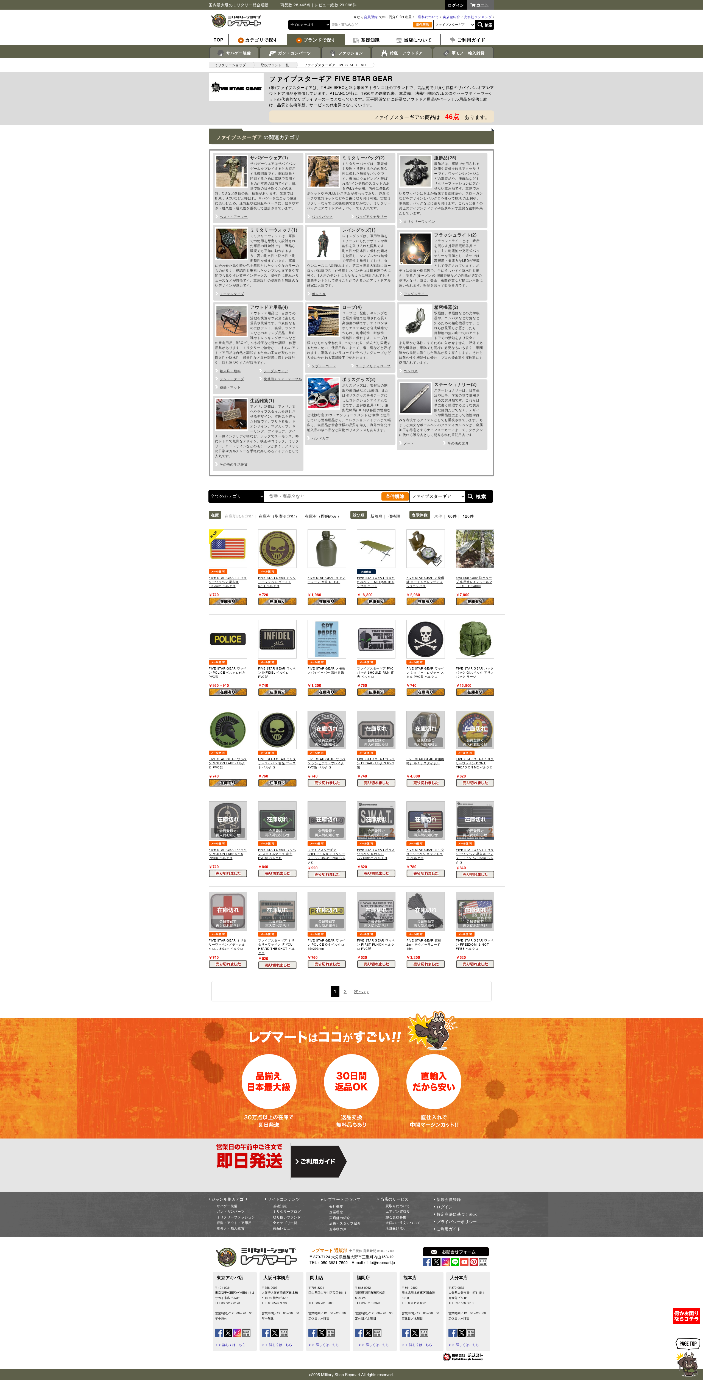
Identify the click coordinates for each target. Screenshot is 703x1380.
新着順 (376, 516)
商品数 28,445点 (295, 4)
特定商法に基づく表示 (457, 1214)
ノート (409, 443)
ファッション (350, 52)
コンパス (411, 370)
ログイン (445, 1206)
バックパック (322, 216)
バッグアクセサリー (371, 216)
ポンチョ (319, 293)
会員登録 (371, 16)
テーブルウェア (276, 370)
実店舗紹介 (451, 16)
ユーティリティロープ (373, 365)
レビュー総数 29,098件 (335, 4)
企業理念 (336, 1211)
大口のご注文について (403, 1222)
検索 (489, 24)
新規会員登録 (449, 1199)
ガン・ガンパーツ (294, 52)
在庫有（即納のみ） (323, 516)
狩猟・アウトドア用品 (234, 1222)
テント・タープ (232, 378)
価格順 (394, 516)
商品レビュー (283, 1228)
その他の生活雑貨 (234, 464)
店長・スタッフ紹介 (345, 1223)
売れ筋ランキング (478, 16)
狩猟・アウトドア (406, 52)
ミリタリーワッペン (419, 221)
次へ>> (361, 991)
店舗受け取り (396, 1228)
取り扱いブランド (287, 1217)
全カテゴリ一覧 (285, 1222)
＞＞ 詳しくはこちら (230, 1344)
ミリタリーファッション (236, 1217)
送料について (428, 16)
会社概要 (336, 1206)
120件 (468, 516)
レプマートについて (342, 1199)
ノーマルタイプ (232, 293)
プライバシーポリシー (457, 1221)
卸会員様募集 (396, 1217)
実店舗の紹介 (339, 1217)
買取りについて (398, 1205)
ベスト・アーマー (234, 216)
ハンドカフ (320, 438)
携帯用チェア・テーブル (283, 378)
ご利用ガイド (449, 1228)
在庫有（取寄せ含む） (279, 516)
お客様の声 (338, 1228)
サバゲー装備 (238, 52)
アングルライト (416, 293)
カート (482, 4)
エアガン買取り (398, 1211)
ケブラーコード (324, 365)
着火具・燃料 (230, 370)
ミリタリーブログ (287, 1211)
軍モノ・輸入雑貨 (467, 52)
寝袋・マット (230, 387)
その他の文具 (458, 443)
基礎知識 (280, 1205)
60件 (452, 516)
